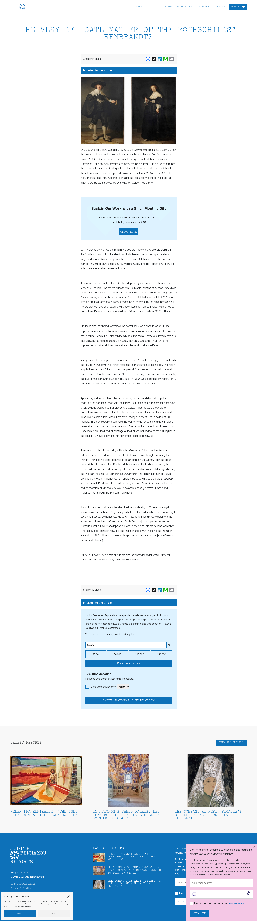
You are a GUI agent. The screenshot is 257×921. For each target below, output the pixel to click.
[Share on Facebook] (148, 59)
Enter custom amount (128, 663)
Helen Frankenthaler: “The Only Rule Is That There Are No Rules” (46, 813)
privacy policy (236, 903)
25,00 (96, 654)
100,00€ (139, 654)
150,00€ (161, 654)
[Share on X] (154, 59)
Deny (54, 913)
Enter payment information (128, 700)
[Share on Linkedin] (160, 59)
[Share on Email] (171, 59)
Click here (128, 232)
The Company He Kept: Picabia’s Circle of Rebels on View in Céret (208, 815)
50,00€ (117, 654)
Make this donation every (104, 687)
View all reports (231, 742)
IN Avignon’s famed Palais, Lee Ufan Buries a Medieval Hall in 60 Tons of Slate (126, 815)
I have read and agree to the (219, 903)
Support (236, 7)
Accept (20, 913)
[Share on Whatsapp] (165, 59)
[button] (68, 896)
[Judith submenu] (224, 6)
